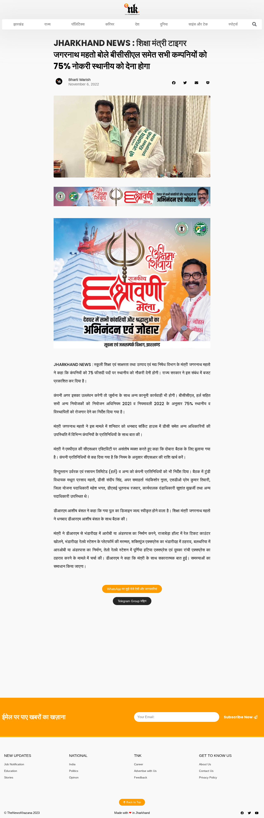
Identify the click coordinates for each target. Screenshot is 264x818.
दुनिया (164, 24)
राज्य (47, 24)
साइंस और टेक (198, 24)
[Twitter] (249, 813)
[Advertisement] (132, 638)
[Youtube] (257, 813)
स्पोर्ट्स (233, 24)
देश (137, 24)
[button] (254, 24)
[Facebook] (242, 813)
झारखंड (18, 24)
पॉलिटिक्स (78, 24)
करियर (109, 24)
